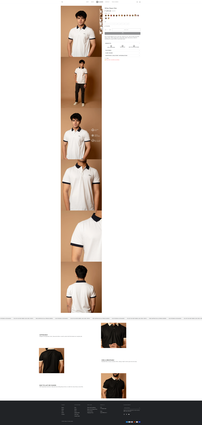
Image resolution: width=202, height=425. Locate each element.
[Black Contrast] (116, 15)
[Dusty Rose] (130, 15)
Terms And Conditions (91, 407)
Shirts (75, 411)
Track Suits (76, 414)
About (63, 409)
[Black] (114, 15)
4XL (124, 23)
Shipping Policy (90, 412)
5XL (128, 23)
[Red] (111, 15)
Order (63, 412)
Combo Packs (77, 416)
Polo (75, 407)
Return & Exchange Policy (92, 409)
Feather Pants (77, 412)
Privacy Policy (90, 411)
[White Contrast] (127, 15)
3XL (121, 23)
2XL (117, 23)
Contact (63, 414)
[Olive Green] (106, 15)
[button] (62, 2)
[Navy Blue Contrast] (124, 15)
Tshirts (75, 409)
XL (114, 23)
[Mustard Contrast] (122, 15)
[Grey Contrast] (119, 15)
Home (63, 407)
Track (62, 411)
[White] (135, 15)
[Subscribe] (139, 408)
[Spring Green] (133, 15)
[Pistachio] (108, 15)
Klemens (65, 421)
